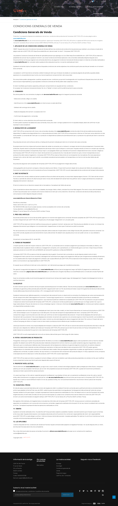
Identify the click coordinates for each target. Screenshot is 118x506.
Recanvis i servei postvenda (95, 6)
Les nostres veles (59, 6)
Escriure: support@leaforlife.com (23, 478)
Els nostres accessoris (75, 6)
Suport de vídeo (98, 13)
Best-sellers (40, 465)
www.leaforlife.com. (19, 38)
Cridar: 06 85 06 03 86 (19, 475)
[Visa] (98, 503)
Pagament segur (61, 473)
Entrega (58, 463)
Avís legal (59, 466)
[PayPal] (103, 503)
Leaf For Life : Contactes (63, 475)
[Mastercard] (94, 503)
